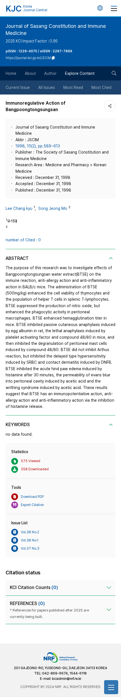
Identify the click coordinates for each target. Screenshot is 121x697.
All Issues (46, 87)
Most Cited (101, 87)
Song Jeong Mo (52, 208)
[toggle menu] (114, 8)
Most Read (73, 87)
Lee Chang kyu (19, 208)
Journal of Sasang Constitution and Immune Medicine (56, 29)
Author (50, 73)
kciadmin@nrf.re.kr (66, 679)
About (30, 73)
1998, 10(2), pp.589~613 (37, 146)
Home (11, 73)
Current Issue (18, 87)
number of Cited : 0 (23, 240)
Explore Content (80, 73)
